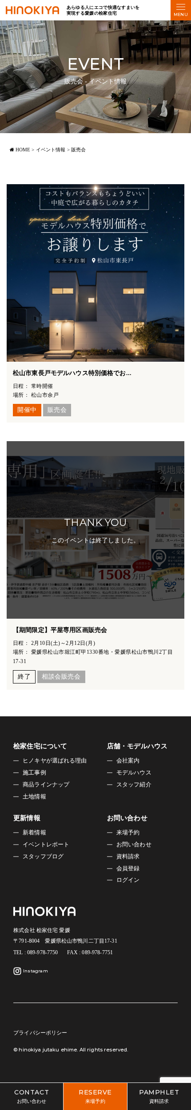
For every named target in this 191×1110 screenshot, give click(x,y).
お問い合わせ (133, 844)
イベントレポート (46, 844)
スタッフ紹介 (133, 785)
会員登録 (128, 868)
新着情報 (34, 833)
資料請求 (128, 856)
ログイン (128, 880)
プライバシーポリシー (40, 1033)
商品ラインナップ (46, 785)
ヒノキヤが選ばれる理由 (55, 761)
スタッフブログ (43, 856)
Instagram (35, 971)
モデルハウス (133, 773)
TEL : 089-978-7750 (35, 952)
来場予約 (128, 833)
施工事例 (34, 773)
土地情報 (34, 797)
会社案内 (128, 761)
